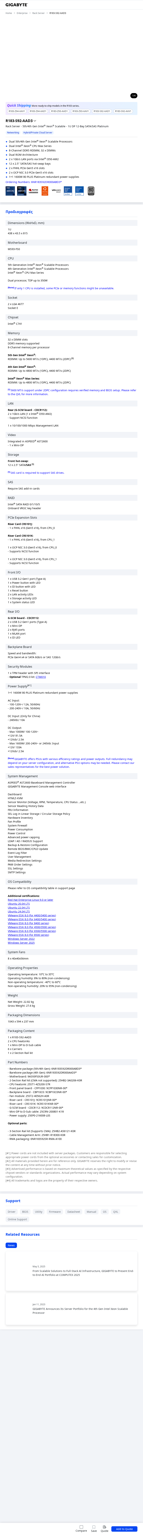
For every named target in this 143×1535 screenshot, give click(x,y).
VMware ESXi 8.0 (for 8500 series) (28, 935)
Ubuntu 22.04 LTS (19, 907)
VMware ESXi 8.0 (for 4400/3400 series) (32, 915)
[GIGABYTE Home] (17, 4)
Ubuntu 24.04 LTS (19, 911)
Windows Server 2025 (21, 942)
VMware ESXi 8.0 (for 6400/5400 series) (32, 919)
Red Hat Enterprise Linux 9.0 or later (30, 900)
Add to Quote (124, 1529)
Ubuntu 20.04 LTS (19, 903)
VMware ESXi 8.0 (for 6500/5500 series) (32, 931)
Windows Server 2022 (21, 939)
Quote (104, 1531)
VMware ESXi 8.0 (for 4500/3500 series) (32, 927)
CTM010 (41, 677)
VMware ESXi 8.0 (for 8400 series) (28, 923)
